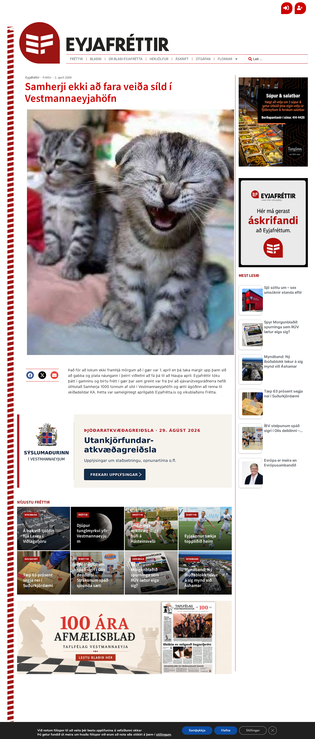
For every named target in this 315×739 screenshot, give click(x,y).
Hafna (225, 730)
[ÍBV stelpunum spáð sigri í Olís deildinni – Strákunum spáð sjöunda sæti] (97, 573)
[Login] (286, 8)
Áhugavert (31, 559)
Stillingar (253, 730)
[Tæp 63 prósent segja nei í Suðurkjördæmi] (43, 573)
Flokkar (225, 59)
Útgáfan (203, 59)
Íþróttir (137, 514)
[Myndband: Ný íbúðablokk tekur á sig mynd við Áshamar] (205, 573)
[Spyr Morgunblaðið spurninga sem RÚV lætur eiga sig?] (151, 573)
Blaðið (95, 59)
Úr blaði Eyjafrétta (126, 59)
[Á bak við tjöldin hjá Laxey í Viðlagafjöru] (43, 528)
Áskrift (182, 59)
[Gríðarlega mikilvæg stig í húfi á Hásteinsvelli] (151, 528)
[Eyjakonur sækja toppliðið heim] (205, 528)
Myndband (31, 514)
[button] (30, 375)
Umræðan (138, 559)
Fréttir (76, 59)
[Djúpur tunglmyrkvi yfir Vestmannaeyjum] (97, 528)
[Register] (300, 8)
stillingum (163, 735)
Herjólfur (159, 59)
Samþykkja (197, 730)
